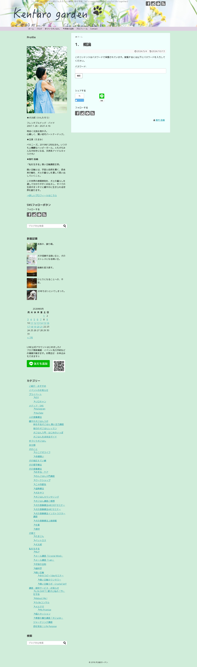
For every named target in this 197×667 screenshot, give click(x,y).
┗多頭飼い (38, 456)
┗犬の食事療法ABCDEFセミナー (49, 505)
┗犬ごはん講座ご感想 (44, 501)
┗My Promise (44, 609)
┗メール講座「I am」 (43, 560)
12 (35, 323)
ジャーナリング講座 (43, 622)
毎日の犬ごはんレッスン (45, 428)
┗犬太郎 (37, 544)
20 (38, 326)
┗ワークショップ (41, 480)
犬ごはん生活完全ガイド (45, 436)
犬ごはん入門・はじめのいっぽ (48, 432)
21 (41, 326)
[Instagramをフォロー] (153, 3)
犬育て (32, 533)
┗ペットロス (39, 540)
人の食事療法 (35, 417)
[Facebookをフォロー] (148, 3)
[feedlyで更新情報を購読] (158, 3)
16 (48, 323)
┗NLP (36, 551)
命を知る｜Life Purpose (45, 626)
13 (38, 323)
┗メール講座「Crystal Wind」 (48, 555)
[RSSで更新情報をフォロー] (163, 3)
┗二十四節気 (39, 484)
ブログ (39, 28)
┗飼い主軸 (38, 572)
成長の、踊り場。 (46, 244)
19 (35, 326)
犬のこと (33, 449)
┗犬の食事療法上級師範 (45, 520)
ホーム (31, 28)
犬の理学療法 (35, 464)
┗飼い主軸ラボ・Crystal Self (52, 583)
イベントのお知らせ (38, 390)
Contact (94, 28)
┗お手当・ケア (40, 472)
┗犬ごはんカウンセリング (46, 496)
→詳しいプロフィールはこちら (42, 195)
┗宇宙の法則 (68, 28)
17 (28, 326)
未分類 (32, 445)
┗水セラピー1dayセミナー (51, 575)
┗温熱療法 (38, 488)
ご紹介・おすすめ (37, 386)
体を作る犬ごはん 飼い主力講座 (48, 424)
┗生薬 (36, 524)
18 (31, 326)
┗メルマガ (38, 606)
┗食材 (36, 529)
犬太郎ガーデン (102, 662)
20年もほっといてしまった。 (52, 291)
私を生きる (34, 548)
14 (41, 323)
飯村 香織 (160, 120)
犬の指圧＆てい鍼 (37, 460)
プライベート (35, 394)
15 (44, 323)
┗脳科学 (37, 568)
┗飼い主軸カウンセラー (49, 579)
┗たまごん (38, 536)
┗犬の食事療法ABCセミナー (47, 509)
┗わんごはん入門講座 (44, 476)
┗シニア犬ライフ (41, 452)
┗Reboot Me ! (40, 598)
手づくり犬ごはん (52, 28)
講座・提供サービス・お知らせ (44, 588)
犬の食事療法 (35, 468)
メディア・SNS (36, 405)
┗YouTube (38, 412)
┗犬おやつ (38, 492)
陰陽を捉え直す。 (46, 267)
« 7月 (30, 337)
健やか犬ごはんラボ (38, 421)
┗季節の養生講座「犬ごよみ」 (48, 618)
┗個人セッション (41, 613)
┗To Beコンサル (41, 602)
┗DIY (36, 397)
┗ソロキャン (39, 401)
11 (31, 323)
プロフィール (82, 28)
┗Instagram (39, 408)
